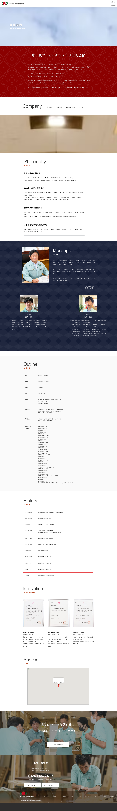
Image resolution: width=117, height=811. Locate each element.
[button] (113, 4)
